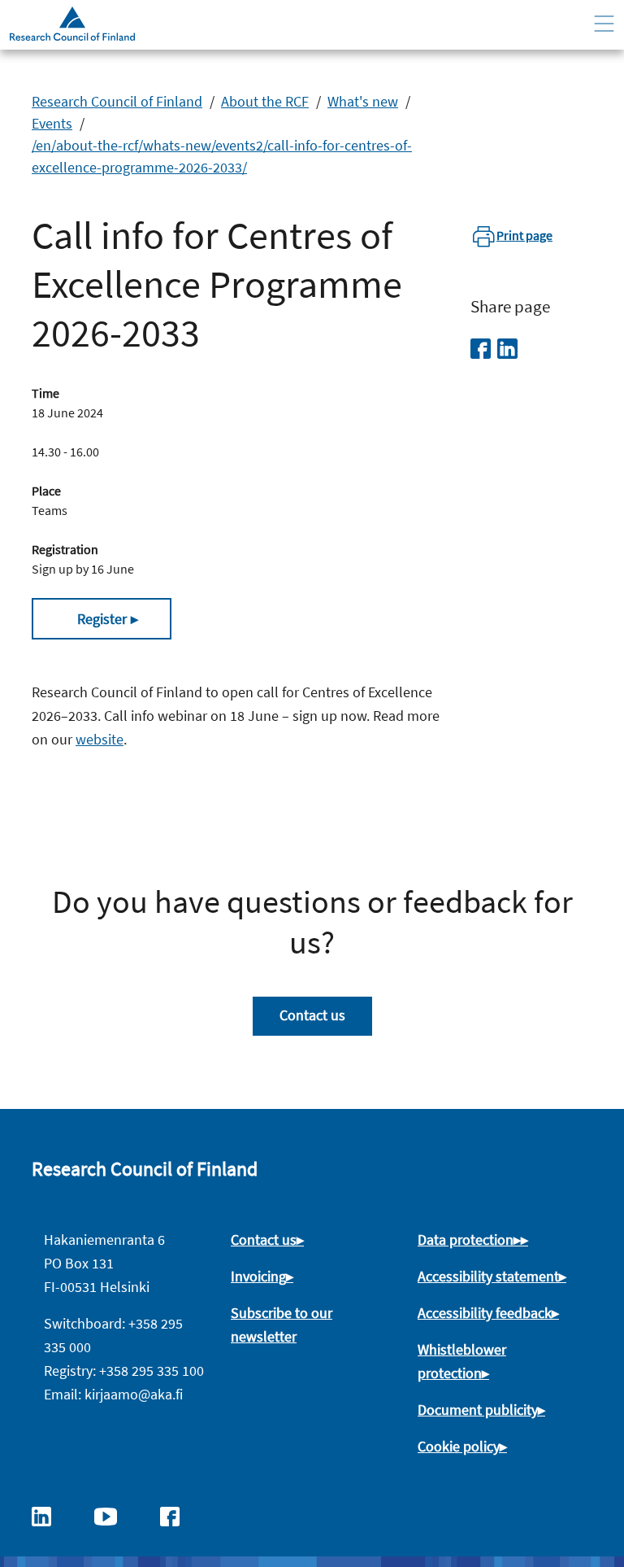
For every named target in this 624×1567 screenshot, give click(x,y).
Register (102, 618)
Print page (524, 235)
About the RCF (265, 101)
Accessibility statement (488, 1276)
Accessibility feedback (485, 1312)
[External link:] (49, 1515)
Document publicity (478, 1409)
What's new (362, 101)
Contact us (312, 1015)
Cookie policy (459, 1446)
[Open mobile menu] (604, 24)
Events (52, 123)
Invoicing (258, 1276)
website (100, 739)
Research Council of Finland (117, 101)
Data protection (466, 1239)
